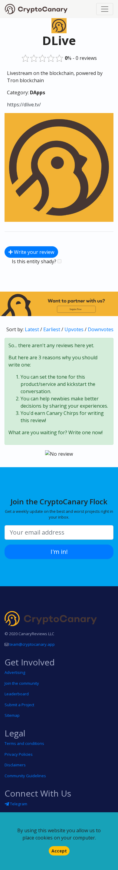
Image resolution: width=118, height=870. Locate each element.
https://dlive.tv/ (24, 104)
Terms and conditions (24, 743)
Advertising (15, 672)
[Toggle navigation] (104, 9)
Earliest (51, 329)
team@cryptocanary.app (32, 644)
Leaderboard (17, 694)
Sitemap (12, 715)
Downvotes (100, 329)
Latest (32, 329)
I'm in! (59, 552)
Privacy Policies (19, 754)
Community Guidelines (25, 775)
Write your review (33, 252)
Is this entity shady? (34, 261)
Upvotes (74, 329)
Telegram (18, 804)
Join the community (22, 683)
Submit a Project (19, 704)
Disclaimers (15, 765)
